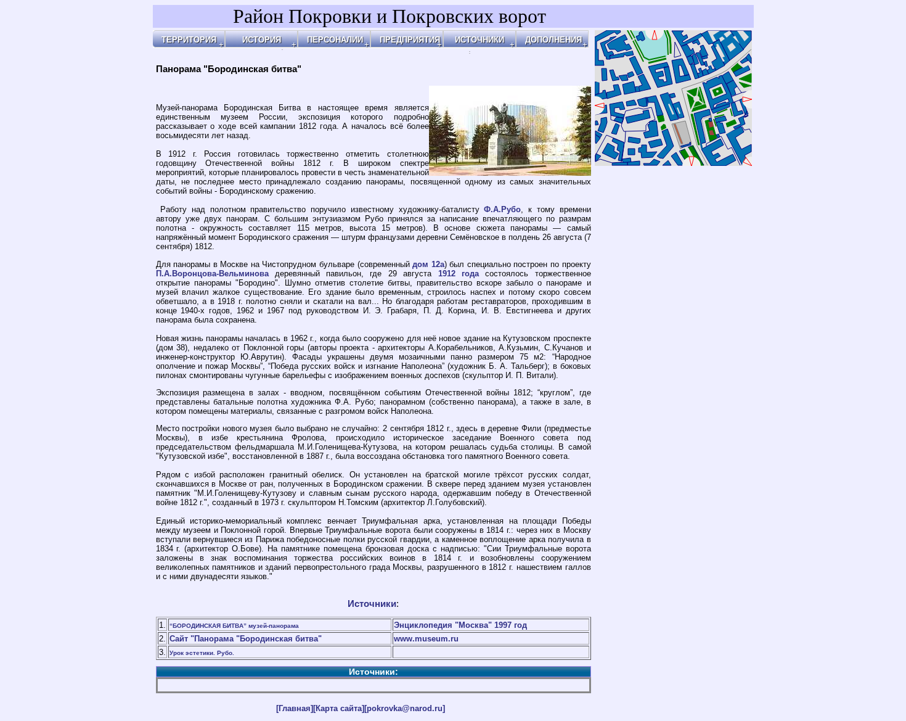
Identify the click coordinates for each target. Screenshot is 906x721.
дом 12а (428, 264)
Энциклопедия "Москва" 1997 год (460, 625)
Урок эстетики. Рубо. (201, 652)
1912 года (458, 273)
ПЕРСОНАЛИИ (335, 39)
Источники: (373, 672)
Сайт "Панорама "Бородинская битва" (245, 638)
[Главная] (294, 708)
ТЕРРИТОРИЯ (188, 39)
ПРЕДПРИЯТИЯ (410, 39)
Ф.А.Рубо (502, 209)
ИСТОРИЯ (261, 39)
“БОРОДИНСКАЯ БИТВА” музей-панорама (234, 625)
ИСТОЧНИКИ (479, 39)
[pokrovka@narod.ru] (404, 708)
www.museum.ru (426, 638)
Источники (372, 604)
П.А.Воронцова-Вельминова (212, 273)
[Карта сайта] (338, 708)
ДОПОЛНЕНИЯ (553, 39)
